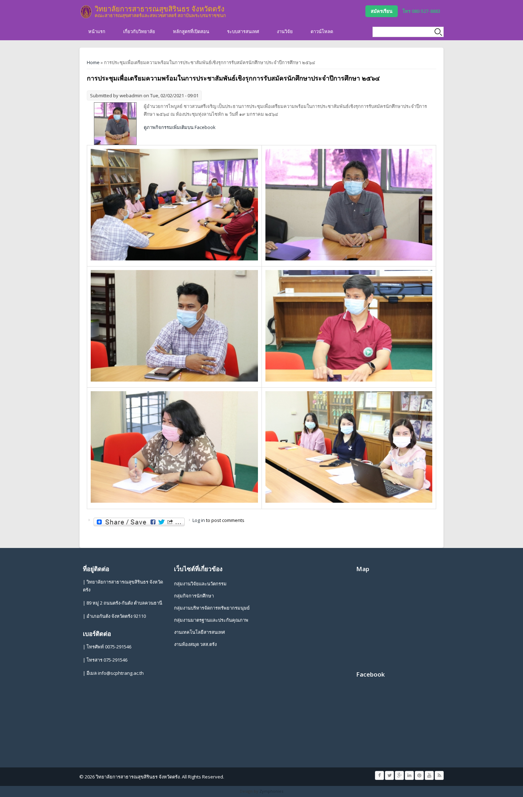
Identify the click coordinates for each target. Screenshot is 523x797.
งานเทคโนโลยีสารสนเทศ (199, 632)
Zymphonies (271, 791)
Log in (198, 520)
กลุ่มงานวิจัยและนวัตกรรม (200, 583)
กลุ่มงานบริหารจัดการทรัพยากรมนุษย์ (212, 608)
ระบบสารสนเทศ (243, 31)
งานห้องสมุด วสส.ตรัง (195, 644)
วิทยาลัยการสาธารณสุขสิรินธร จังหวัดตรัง (159, 9)
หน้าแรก (96, 31)
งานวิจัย (285, 31)
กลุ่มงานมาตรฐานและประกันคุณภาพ (211, 620)
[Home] (86, 12)
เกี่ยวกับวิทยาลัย (139, 31)
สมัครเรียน (381, 11)
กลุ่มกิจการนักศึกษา (194, 595)
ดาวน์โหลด (322, 31)
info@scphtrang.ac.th (121, 673)
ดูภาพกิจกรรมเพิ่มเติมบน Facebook (180, 127)
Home (93, 62)
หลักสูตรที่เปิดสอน (191, 31)
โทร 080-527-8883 (421, 11)
